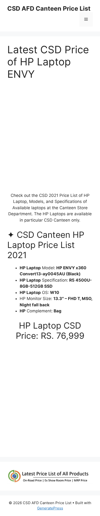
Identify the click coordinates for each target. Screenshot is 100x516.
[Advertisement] (50, 138)
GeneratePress (50, 508)
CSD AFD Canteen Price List (49, 8)
